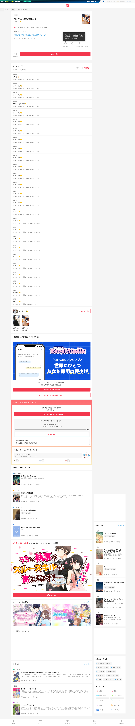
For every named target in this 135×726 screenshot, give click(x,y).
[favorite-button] (65, 43)
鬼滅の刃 (100, 675)
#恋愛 (15, 543)
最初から (78, 68)
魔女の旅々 (115, 667)
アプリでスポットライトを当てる (52, 414)
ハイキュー (111, 671)
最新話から (87, 68)
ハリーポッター (102, 667)
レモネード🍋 (18, 22)
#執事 (26, 543)
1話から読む (55, 54)
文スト (118, 679)
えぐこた (43, 35)
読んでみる (51, 595)
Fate (98, 679)
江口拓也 (28, 35)
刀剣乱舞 (100, 671)
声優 (22, 35)
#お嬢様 (21, 543)
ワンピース (108, 679)
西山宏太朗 (35, 35)
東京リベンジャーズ (103, 663)
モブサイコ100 (112, 675)
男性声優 (17, 35)
